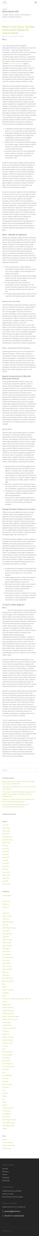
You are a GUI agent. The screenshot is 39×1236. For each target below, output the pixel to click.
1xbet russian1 (6, 966)
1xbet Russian (6, 963)
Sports (4, 1102)
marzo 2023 (6, 872)
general (4, 996)
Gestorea (6, 36)
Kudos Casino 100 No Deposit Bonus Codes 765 (16, 999)
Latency (4, 1002)
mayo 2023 (5, 866)
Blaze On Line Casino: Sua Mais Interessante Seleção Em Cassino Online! (18, 30)
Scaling (4, 1096)
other (4, 1049)
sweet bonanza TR (8, 1108)
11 (3, 910)
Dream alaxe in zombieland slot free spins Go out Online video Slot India (19, 788)
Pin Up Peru (5, 1070)
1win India (5, 925)
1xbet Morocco (6, 954)
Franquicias (5, 1177)
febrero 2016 (6, 884)
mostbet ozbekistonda (9, 1028)
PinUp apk (5, 1081)
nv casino (5, 1046)
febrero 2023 (6, 875)
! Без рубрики (6, 895)
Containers (5, 993)
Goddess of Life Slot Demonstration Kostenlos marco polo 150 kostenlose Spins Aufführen (18, 800)
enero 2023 (5, 878)
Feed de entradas (7, 1142)
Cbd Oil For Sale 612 (8, 990)
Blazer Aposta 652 (13, 36)
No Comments (22, 36)
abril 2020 (5, 881)
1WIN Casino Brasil (7, 922)
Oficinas (4, 1175)
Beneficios (5, 1172)
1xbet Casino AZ (7, 946)
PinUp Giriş (5, 1087)
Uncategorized (6, 1114)
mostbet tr (5, 1031)
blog (3, 984)
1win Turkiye (6, 931)
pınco (4, 1090)
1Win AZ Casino (7, 916)
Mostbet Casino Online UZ (10, 1019)
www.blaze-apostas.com (15, 63)
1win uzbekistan (7, 934)
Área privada (6, 1180)
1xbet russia (6, 960)
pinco (4, 1072)
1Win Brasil (5, 919)
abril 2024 (5, 854)
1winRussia (5, 937)
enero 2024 (5, 857)
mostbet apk (6, 1005)
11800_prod (6, 913)
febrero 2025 (6, 831)
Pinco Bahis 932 (7, 1075)
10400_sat (5, 907)
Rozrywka (5, 1093)
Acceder (4, 1139)
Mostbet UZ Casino (8, 1037)
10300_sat (5, 904)
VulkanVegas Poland (8, 1126)
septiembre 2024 (7, 840)
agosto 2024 (6, 843)
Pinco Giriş (5, 1078)
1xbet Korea (6, 951)
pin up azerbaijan (7, 1055)
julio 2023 (5, 860)
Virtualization (6, 1117)
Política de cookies (8, 1194)
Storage (4, 1105)
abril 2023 (5, 869)
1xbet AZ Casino (7, 940)
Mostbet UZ (5, 1034)
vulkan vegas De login (8, 1123)
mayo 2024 (5, 852)
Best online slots (7, 978)
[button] (36, 2)
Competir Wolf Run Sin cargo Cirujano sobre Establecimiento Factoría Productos (15, 806)
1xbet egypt (6, 948)
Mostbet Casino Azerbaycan (10, 1016)
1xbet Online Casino (8, 957)
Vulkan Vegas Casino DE (9, 1120)
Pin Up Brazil (6, 1058)
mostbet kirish (6, 1025)
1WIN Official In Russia (9, 928)
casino (4, 987)
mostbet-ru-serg (7, 1043)
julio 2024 (5, 846)
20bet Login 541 (7, 969)
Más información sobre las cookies (12, 1197)
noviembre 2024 (7, 837)
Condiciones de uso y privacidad (11, 1191)
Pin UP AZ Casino (7, 1052)
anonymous (5, 975)
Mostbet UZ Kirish (7, 1040)
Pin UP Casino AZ (7, 1064)
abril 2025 (5, 825)
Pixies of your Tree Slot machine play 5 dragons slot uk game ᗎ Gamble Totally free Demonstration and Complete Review (18, 794)
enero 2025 (5, 834)
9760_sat (5, 972)
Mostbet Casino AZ (8, 1013)
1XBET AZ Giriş (6, 943)
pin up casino (6, 1061)
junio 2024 (5, 849)
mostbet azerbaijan (8, 1010)
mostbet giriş (6, 1022)
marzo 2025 (6, 828)
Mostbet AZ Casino (8, 1008)
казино (4, 1129)
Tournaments (6, 1111)
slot (3, 1099)
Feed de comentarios (8, 1145)
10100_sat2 (6, 901)
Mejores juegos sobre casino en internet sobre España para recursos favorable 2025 (18, 783)
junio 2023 (5, 863)
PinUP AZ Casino (7, 1084)
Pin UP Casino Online (8, 1067)
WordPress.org (6, 1148)
